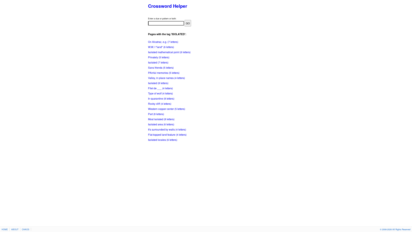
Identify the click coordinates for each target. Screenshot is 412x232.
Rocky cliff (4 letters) (159, 104)
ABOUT (15, 229)
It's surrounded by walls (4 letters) (167, 129)
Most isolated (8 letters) (161, 119)
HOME (5, 229)
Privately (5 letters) (158, 57)
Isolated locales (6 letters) (162, 140)
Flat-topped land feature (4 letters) (167, 134)
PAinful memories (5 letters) (163, 73)
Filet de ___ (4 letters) (160, 88)
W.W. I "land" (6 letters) (161, 47)
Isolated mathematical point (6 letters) (169, 52)
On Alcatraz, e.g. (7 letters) (163, 42)
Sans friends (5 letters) (161, 67)
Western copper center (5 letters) (166, 109)
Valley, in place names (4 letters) (166, 78)
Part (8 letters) (156, 114)
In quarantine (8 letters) (161, 98)
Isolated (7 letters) (158, 62)
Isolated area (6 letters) (161, 124)
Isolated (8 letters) (158, 83)
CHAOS (25, 229)
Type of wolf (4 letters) (160, 93)
